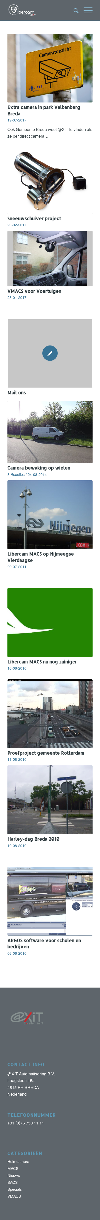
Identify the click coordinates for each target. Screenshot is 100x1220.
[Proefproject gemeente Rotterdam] (50, 713)
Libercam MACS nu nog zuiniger (42, 661)
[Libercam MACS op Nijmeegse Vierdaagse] (50, 514)
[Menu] (85, 10)
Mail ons (16, 392)
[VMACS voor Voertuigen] (50, 258)
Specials (14, 1189)
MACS (12, 1168)
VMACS (14, 1196)
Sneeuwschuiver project (34, 218)
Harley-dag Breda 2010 (33, 839)
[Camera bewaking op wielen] (50, 432)
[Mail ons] (50, 353)
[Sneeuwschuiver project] (50, 179)
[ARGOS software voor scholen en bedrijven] (50, 901)
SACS (12, 1182)
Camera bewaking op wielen (38, 468)
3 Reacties (16, 474)
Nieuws (13, 1175)
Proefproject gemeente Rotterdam (45, 753)
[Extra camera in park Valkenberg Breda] (50, 68)
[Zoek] (73, 10)
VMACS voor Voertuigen (34, 291)
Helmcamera (18, 1161)
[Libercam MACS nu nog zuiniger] (50, 622)
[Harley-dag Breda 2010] (50, 799)
